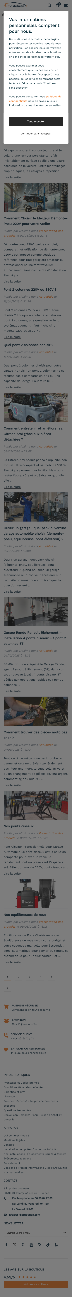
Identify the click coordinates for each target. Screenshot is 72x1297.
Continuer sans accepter (36, 133)
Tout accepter (36, 121)
